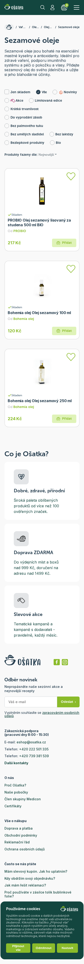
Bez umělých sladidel (27, 134)
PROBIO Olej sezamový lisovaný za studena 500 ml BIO (39, 222)
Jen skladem (20, 92)
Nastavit (67, 948)
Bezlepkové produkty (27, 143)
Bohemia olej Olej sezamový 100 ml (39, 312)
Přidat (67, 243)
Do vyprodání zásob (26, 117)
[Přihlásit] (70, 176)
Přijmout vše (18, 948)
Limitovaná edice (48, 101)
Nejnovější (46, 155)
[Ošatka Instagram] (64, 662)
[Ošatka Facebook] (56, 662)
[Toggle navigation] (76, 7)
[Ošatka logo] (13, 7)
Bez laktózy (64, 134)
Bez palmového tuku (26, 126)
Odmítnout (44, 948)
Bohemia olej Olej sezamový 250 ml (40, 400)
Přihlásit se (53, 7)
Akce (19, 101)
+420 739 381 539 (34, 756)
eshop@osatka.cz (31, 742)
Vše (44, 92)
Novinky (70, 92)
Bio (58, 143)
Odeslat (67, 702)
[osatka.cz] (9, 27)
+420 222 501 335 (34, 749)
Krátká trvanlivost (24, 109)
